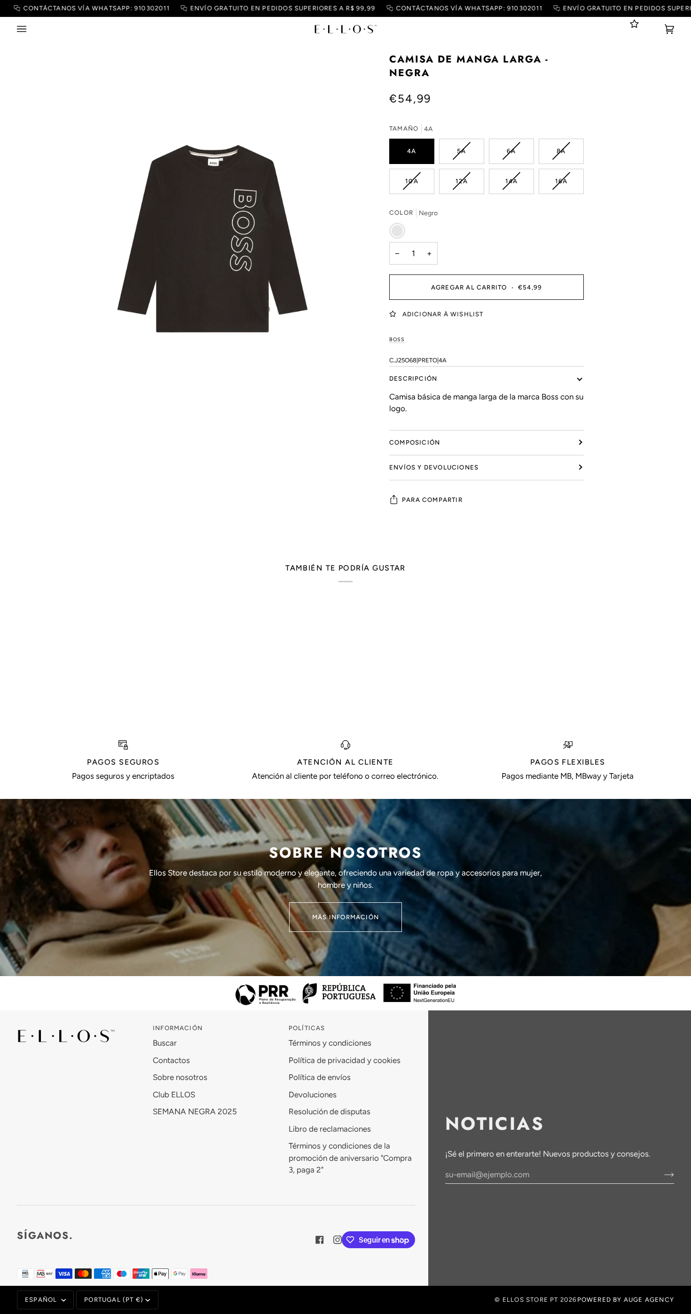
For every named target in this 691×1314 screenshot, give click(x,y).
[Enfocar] (213, 238)
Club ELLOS (174, 1094)
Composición (414, 442)
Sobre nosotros (180, 1077)
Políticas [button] (307, 1028)
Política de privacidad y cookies (344, 1060)
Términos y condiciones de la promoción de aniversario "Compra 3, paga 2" (350, 1157)
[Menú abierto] (31, 29)
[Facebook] (319, 1240)
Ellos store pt (530, 1299)
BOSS (397, 339)
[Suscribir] (661, 1174)
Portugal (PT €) (113, 1299)
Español (42, 1299)
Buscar (165, 1043)
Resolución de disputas (329, 1111)
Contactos (171, 1060)
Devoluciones (313, 1094)
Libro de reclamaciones (330, 1129)
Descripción (413, 378)
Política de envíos (320, 1077)
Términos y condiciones (330, 1043)
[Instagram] (337, 1240)
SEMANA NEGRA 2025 (195, 1111)
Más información (345, 917)
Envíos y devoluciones (434, 466)
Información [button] (178, 1028)
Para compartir (432, 499)
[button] (80, 1026)
